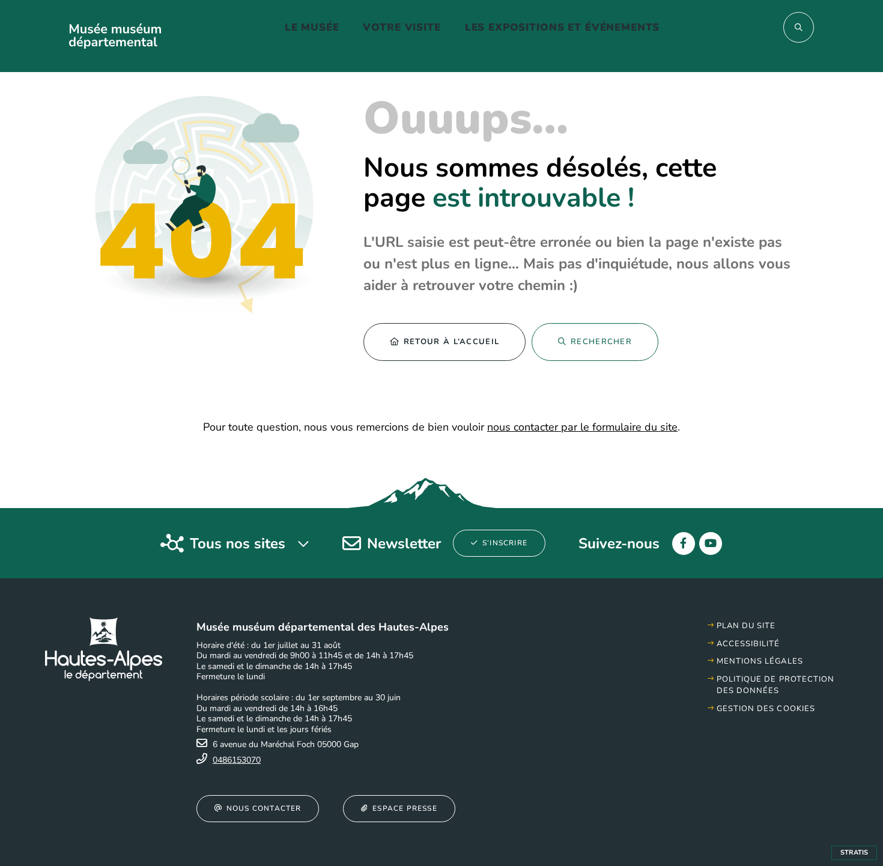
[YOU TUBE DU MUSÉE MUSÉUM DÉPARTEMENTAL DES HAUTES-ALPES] (711, 543)
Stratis (854, 852)
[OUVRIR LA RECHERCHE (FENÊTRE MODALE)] (798, 27)
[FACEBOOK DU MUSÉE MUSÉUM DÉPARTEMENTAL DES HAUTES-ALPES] (684, 543)
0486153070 (237, 760)
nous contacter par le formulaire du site (582, 427)
